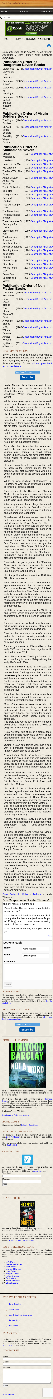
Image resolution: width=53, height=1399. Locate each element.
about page (7, 1345)
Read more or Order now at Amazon (16, 1115)
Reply (50, 936)
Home (4, 11)
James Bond (14, 1320)
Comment (9, 961)
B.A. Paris (10, 1262)
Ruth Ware (11, 1278)
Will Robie (13, 1325)
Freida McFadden (14, 1264)
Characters (46, 11)
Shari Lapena (12, 1283)
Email (7, 954)
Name (7, 947)
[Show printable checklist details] (49, 45)
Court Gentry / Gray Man (20, 1315)
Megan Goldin (12, 1273)
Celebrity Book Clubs (29, 1125)
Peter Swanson (13, 1276)
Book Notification (13, 1137)
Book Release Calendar (12, 17)
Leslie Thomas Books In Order (26, 38)
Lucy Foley (11, 1271)
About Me (37, 1171)
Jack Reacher (15, 1304)
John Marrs (11, 1266)
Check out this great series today (22, 1240)
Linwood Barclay (13, 1269)
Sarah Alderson (13, 1280)
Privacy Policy (8, 1394)
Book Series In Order (15, 894)
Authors (24, 11)
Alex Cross (14, 1309)
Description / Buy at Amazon (37, 69)
